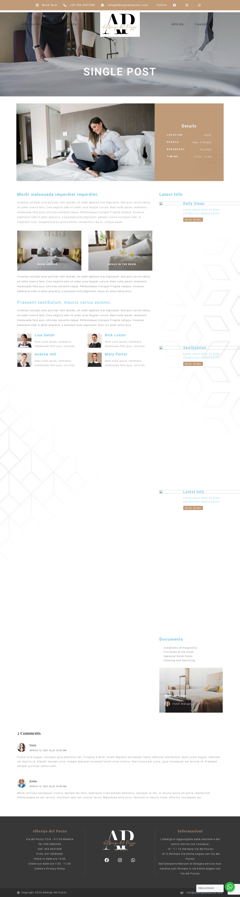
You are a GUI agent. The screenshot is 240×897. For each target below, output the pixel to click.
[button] (20, 143)
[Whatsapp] (133, 860)
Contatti (202, 24)
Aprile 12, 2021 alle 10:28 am (48, 786)
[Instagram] (120, 860)
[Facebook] (106, 860)
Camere (70, 24)
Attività (177, 24)
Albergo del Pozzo (37, 24)
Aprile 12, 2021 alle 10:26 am (48, 750)
